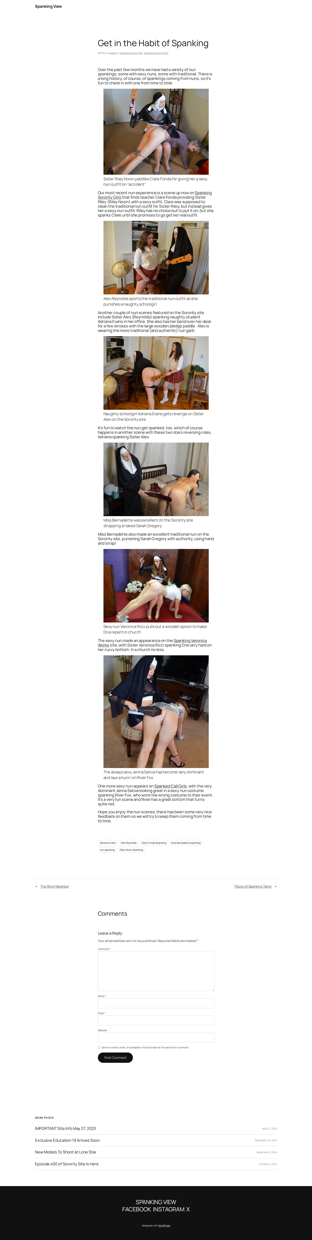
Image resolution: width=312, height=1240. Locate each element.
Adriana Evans (108, 842)
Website (102, 1030)
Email (101, 1013)
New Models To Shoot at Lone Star (65, 1152)
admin (113, 53)
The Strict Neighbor (54, 886)
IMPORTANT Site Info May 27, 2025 (65, 1128)
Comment (104, 949)
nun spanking (107, 849)
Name (102, 996)
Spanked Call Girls (170, 786)
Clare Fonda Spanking (154, 842)
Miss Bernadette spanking (186, 842)
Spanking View (48, 6)
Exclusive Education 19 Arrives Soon (67, 1140)
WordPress (164, 1225)
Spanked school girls (131, 53)
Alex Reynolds (128, 842)
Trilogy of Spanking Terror (253, 886)
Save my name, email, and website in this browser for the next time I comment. (145, 1047)
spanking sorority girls (156, 53)
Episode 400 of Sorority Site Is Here (66, 1164)
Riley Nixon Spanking (131, 849)
